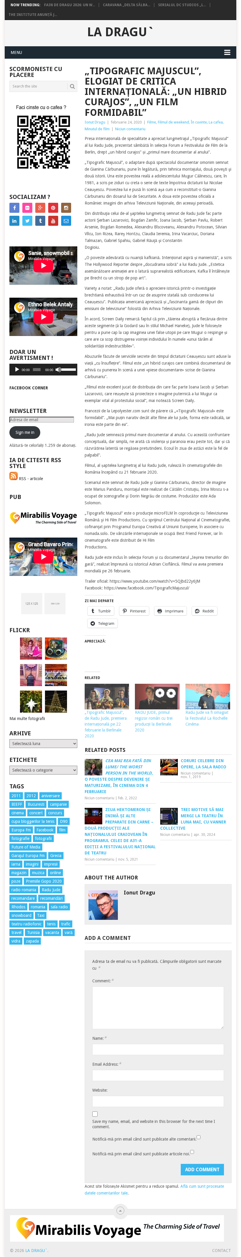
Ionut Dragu (95, 122)
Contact (221, 1250)
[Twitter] (27, 221)
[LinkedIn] (14, 221)
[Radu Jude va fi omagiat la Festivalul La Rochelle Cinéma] (207, 696)
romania (38, 907)
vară (69, 932)
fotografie (20, 838)
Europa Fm (21, 830)
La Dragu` (120, 32)
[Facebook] (14, 208)
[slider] (67, 369)
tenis (51, 924)
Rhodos (18, 907)
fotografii (43, 838)
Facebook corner (28, 387)
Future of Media (25, 847)
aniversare (50, 795)
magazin (18, 872)
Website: (100, 1090)
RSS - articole (30, 478)
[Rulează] (17, 370)
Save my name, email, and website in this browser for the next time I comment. (153, 1124)
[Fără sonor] (58, 370)
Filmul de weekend (173, 122)
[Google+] (40, 208)
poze (15, 881)
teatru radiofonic (26, 924)
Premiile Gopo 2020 (44, 881)
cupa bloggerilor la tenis (32, 821)
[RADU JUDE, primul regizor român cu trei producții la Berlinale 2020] (157, 696)
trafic (65, 924)
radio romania (23, 889)
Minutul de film (97, 129)
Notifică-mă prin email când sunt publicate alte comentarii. (144, 1139)
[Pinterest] (53, 208)
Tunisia (33, 932)
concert (36, 812)
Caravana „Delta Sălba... (126, 5)
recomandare (23, 898)
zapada (32, 941)
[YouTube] (53, 221)
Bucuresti (36, 804)
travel (16, 932)
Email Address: (106, 1064)
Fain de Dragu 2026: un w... (69, 5)
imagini (32, 864)
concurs (55, 812)
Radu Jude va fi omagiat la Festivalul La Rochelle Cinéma (206, 718)
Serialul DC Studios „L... (182, 5)
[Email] (66, 221)
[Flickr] (27, 208)
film (62, 830)
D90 (64, 821)
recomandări (51, 898)
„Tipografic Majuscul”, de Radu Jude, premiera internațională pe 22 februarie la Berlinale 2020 (106, 724)
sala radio (59, 907)
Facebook (44, 830)
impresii (51, 864)
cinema (17, 812)
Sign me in (25, 432)
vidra (15, 941)
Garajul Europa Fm (28, 855)
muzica (38, 872)
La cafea (216, 122)
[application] (43, 369)
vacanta (52, 932)
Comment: (102, 980)
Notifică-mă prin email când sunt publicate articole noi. (141, 1153)
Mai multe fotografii (27, 718)
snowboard (21, 915)
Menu (16, 52)
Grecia (55, 855)
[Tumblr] (40, 221)
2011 (16, 795)
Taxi (40, 915)
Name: (99, 1038)
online (55, 872)
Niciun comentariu (130, 129)
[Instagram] (66, 208)
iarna (15, 864)
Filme (151, 122)
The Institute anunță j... (33, 15)
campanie (58, 804)
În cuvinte (199, 122)
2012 (31, 795)
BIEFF (16, 804)
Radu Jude (51, 889)
